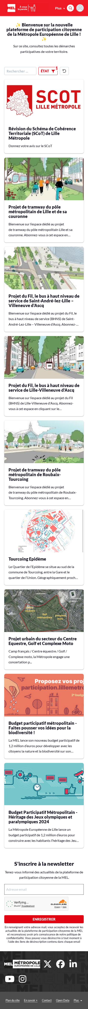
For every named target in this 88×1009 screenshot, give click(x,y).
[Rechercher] (70, 8)
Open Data (62, 1000)
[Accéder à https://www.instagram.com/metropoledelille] (22, 979)
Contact (47, 1000)
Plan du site (13, 1000)
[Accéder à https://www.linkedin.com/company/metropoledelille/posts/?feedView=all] (73, 964)
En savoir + (31, 1000)
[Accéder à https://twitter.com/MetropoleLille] (47, 964)
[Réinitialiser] (64, 71)
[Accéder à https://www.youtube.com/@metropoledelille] (9, 979)
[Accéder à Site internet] (22, 964)
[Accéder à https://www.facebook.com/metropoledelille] (60, 964)
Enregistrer (44, 919)
